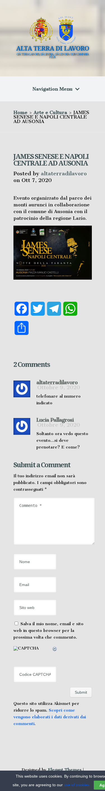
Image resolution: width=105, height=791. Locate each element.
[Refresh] (55, 649)
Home (20, 112)
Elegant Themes (64, 769)
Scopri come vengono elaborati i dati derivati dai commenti (49, 717)
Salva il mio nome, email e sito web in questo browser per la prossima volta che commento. (48, 630)
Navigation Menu (52, 89)
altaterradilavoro (64, 173)
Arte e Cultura (50, 112)
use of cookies (76, 785)
